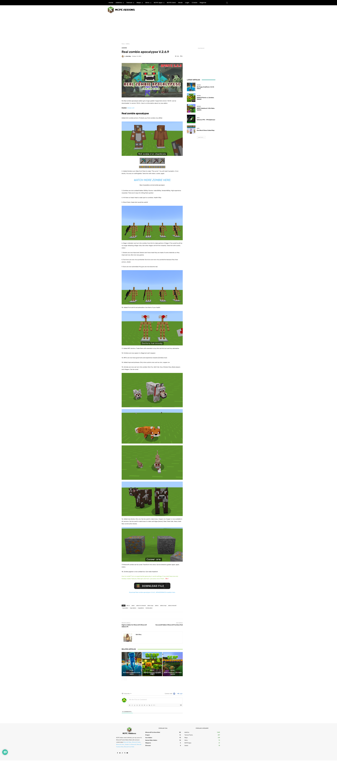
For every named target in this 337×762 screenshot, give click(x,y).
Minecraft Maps (127, 742)
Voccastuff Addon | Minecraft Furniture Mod (169, 625)
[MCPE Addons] (121, 10)
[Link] (149, 705)
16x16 (198, 117)
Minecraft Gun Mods (129, 746)
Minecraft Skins (120, 744)
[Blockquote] (144, 705)
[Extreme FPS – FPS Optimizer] (191, 119)
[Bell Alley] (123, 56)
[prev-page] (123, 679)
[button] (227, 2)
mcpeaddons (141, 608)
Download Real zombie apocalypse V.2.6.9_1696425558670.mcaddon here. (152, 592)
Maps (198, 128)
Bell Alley (128, 56)
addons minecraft (172, 605)
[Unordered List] (142, 705)
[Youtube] (127, 753)
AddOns (128, 44)
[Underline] (134, 705)
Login (180, 693)
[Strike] (137, 705)
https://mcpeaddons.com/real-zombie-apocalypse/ (152, 185)
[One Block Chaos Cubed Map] (191, 129)
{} (151, 705)
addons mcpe (163, 605)
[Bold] (129, 705)
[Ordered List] (139, 705)
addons (156, 605)
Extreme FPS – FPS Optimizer (206, 120)
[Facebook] (117, 753)
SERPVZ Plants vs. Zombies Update (152, 673)
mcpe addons (133, 608)
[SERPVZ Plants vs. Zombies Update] (152, 664)
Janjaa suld (130, 108)
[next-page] (125, 679)
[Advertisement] (171, 10)
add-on (128, 605)
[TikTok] (122, 753)
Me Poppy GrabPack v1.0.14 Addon (131, 673)
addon (133, 605)
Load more (200, 137)
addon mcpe (150, 605)
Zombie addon (149, 608)
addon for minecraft (141, 605)
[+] (154, 705)
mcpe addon (125, 608)
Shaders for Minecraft (130, 744)
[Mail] (120, 753)
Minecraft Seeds (136, 742)
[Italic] (132, 705)
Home (123, 44)
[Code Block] (147, 705)
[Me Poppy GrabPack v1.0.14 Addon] (132, 664)
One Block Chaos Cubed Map (205, 130)
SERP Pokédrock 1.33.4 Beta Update (173, 673)
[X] (125, 753)
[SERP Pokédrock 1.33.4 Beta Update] (173, 664)
